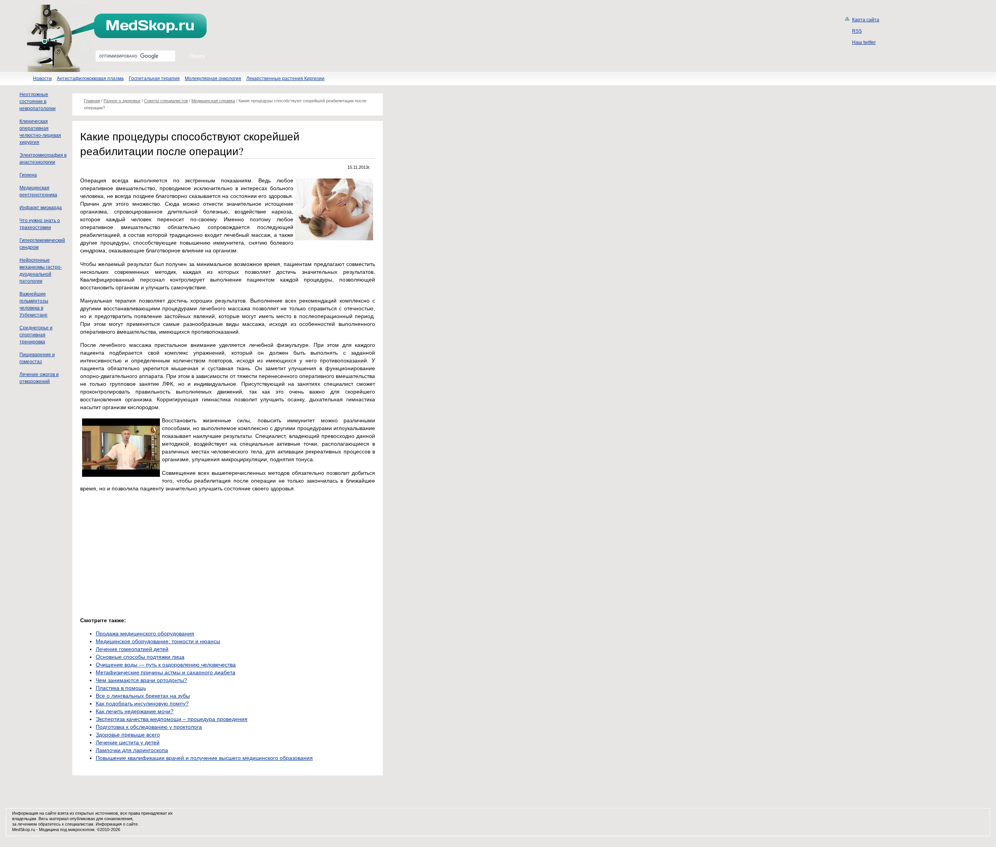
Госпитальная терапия (154, 78)
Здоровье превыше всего (128, 735)
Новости (42, 78)
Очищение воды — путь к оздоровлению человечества (166, 665)
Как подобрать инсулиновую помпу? (142, 703)
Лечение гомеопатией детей (132, 649)
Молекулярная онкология (213, 78)
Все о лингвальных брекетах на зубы (143, 696)
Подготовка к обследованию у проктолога (149, 727)
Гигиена (28, 175)
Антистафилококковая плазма (90, 78)
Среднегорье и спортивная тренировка (36, 335)
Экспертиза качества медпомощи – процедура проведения (171, 719)
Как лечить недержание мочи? (135, 711)
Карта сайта (865, 20)
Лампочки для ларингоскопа (132, 750)
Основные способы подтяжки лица (140, 657)
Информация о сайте (117, 824)
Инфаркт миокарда (40, 207)
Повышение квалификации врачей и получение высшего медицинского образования (204, 758)
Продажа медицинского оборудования (145, 633)
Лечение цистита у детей (128, 742)
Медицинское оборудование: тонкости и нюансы (158, 641)
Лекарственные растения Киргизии (285, 78)
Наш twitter (864, 42)
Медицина (49, 829)
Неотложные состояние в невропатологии (37, 101)
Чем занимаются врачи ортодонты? (141, 680)
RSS (857, 31)
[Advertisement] (145, 552)
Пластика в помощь (121, 688)
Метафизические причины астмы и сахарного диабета (165, 672)
